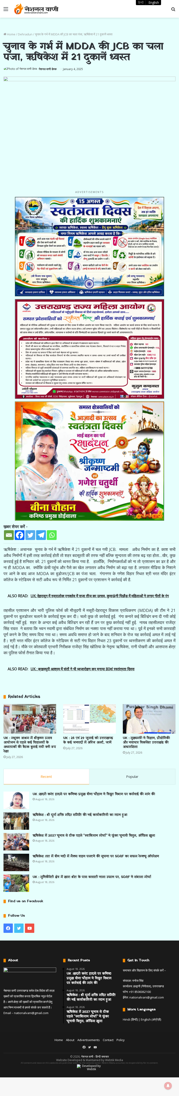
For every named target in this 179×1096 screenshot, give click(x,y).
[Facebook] (19, 535)
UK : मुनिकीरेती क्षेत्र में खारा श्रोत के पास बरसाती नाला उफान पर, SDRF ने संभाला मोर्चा (92, 877)
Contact (108, 1040)
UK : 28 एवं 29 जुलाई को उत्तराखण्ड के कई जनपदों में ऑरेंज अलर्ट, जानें (88, 740)
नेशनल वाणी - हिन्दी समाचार (95, 1057)
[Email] (9, 535)
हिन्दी (141, 2)
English (153, 2)
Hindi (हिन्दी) (130, 1019)
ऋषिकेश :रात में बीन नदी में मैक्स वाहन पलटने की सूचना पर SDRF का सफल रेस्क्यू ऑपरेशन (96, 856)
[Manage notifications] (168, 1085)
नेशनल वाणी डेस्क (48, 69)
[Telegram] (41, 535)
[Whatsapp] (52, 535)
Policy (121, 1040)
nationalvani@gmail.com (31, 1013)
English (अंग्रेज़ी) (151, 1019)
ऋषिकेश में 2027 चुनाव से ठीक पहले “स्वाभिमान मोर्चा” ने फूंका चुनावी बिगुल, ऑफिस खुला (94, 835)
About (70, 1040)
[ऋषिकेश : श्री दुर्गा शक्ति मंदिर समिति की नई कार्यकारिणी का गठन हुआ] (16, 821)
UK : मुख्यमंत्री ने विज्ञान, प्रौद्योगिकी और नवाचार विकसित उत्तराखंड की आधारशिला (146, 742)
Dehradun (25, 34)
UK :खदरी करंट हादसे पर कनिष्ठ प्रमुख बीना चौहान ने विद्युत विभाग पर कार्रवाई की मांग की (94, 794)
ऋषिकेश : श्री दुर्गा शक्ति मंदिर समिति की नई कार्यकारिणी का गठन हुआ (80, 815)
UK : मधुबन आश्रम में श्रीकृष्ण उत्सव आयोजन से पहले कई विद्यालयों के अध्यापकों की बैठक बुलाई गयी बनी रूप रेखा (29, 745)
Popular (132, 776)
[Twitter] (30, 535)
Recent (46, 776)
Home (10, 34)
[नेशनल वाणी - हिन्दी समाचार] (36, 8)
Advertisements (88, 1040)
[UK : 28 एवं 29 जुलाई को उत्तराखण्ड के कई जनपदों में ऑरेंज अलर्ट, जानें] (89, 719)
